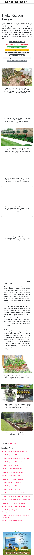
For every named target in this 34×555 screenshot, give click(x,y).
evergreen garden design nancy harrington (17, 52)
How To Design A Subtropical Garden (13, 472)
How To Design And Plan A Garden (12, 489)
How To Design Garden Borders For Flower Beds (16, 496)
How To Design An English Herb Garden (13, 493)
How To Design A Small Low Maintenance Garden (16, 499)
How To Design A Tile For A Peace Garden (14, 451)
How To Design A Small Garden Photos (13, 462)
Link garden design (16, 1)
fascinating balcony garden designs (17, 61)
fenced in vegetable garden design (17, 47)
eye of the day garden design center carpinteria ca (17, 58)
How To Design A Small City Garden (12, 455)
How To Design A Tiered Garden (11, 475)
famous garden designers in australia (17, 44)
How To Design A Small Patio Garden (13, 479)
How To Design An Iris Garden (11, 465)
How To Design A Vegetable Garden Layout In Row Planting (16, 511)
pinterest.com (12, 443)
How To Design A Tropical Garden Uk (13, 520)
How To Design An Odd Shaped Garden (13, 506)
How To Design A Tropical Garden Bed (13, 469)
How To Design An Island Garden (11, 482)
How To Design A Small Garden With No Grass (15, 458)
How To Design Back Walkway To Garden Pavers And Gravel (16, 516)
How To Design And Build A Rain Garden (14, 503)
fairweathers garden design (17, 42)
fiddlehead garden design (17, 55)
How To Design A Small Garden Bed (12, 486)
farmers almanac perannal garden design (17, 50)
